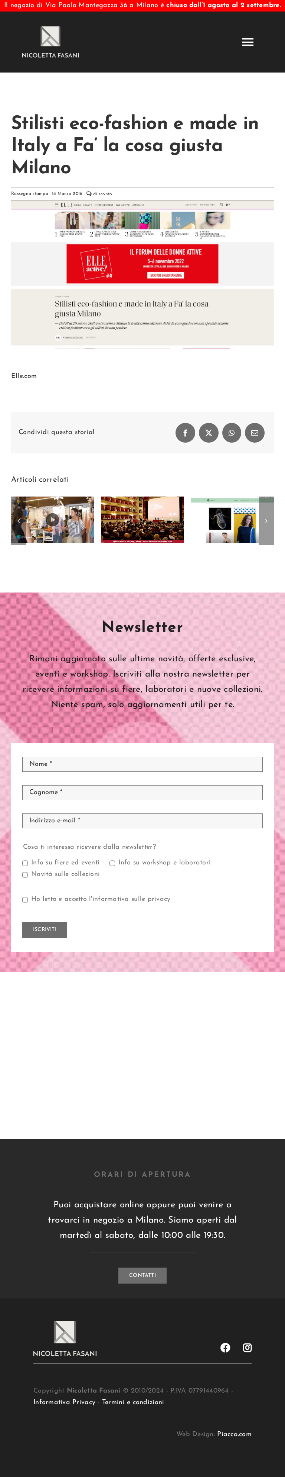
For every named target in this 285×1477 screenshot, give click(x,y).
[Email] (254, 432)
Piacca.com (234, 1434)
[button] (18, 521)
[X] (208, 432)
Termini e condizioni (133, 1402)
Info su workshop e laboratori (164, 863)
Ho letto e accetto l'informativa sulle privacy (100, 899)
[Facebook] (185, 432)
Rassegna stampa (29, 194)
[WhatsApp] (231, 432)
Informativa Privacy (64, 1402)
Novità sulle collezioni (65, 874)
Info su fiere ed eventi (65, 863)
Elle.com (24, 376)
